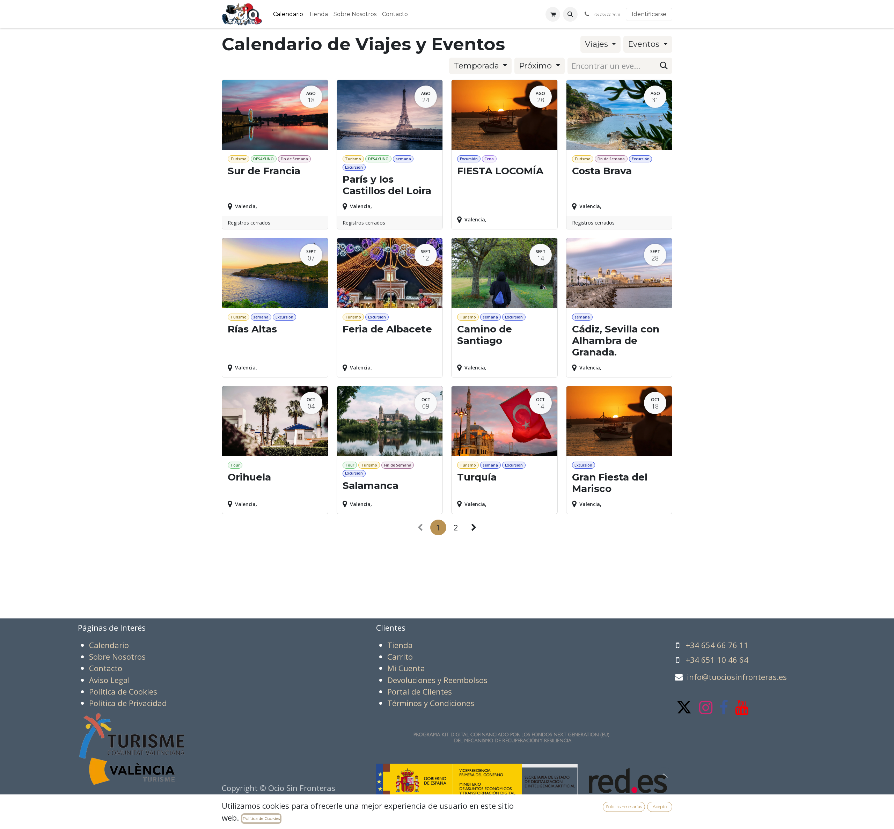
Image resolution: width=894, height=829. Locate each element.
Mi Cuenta (406, 668)
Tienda (400, 645)
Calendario (109, 645)
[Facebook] (724, 707)
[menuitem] (288, 14)
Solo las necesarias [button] (624, 806)
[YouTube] (742, 707)
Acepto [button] (660, 806)
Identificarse (649, 14)
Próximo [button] (536, 66)
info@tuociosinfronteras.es (737, 677)
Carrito (400, 656)
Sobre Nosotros (117, 656)
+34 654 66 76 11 (717, 645)
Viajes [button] (597, 44)
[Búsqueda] (663, 66)
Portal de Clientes (419, 691)
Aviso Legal (109, 680)
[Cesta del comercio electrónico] (552, 14)
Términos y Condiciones (430, 703)
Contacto (105, 668)
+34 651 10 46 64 (717, 659)
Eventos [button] (644, 44)
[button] (570, 14)
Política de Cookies (261, 818)
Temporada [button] (477, 66)
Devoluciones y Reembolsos (437, 680)
